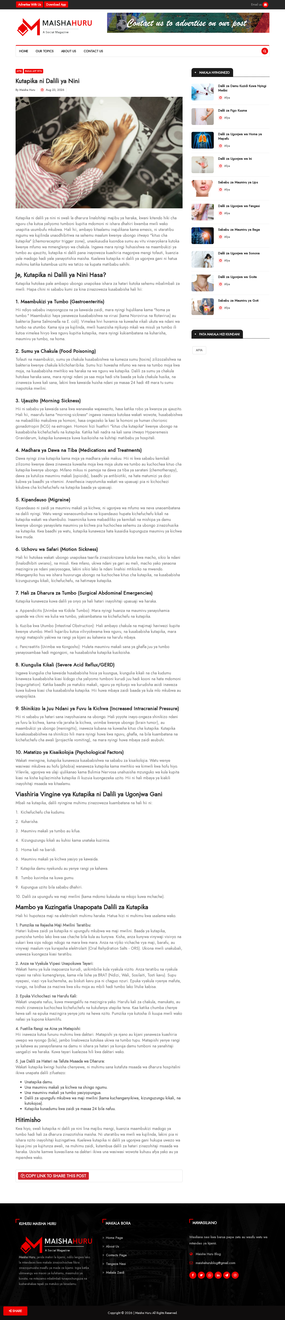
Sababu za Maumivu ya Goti (238, 300)
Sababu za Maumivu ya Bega (239, 229)
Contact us (93, 51)
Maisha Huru (27, 90)
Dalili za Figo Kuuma (232, 110)
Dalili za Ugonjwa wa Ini (235, 158)
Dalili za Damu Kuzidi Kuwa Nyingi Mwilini (242, 88)
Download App (56, 4)
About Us (68, 51)
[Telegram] (226, 1275)
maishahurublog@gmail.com (215, 1262)
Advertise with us (29, 4)
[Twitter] (201, 1275)
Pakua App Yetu (33, 71)
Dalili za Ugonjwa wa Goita (237, 276)
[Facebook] (265, 5)
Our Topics (45, 51)
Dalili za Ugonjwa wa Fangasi (239, 205)
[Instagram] (235, 1275)
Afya (19, 71)
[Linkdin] (218, 1275)
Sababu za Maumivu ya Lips (238, 182)
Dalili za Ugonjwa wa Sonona (239, 253)
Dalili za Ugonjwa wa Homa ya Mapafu (240, 136)
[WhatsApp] (209, 1275)
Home (23, 51)
